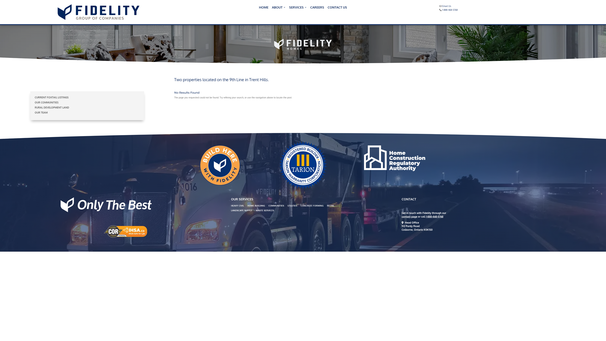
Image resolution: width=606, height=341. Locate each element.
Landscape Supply (241, 210)
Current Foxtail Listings (51, 97)
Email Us (446, 6)
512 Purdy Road (411, 226)
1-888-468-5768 (450, 10)
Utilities (292, 206)
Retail (330, 206)
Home (263, 7)
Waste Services (265, 210)
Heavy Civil (237, 206)
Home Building (256, 206)
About (277, 7)
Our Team (41, 112)
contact (409, 199)
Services (296, 7)
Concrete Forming (312, 206)
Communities (276, 206)
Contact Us (337, 7)
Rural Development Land (52, 107)
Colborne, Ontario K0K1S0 (417, 229)
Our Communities (46, 102)
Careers (317, 7)
